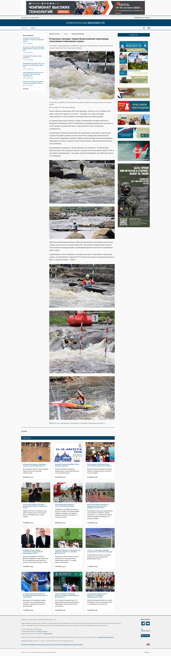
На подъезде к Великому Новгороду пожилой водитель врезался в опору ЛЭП (33, 48)
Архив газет (133, 35)
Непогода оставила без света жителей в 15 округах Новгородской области (33, 39)
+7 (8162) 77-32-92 (42, 631)
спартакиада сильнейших (69, 423)
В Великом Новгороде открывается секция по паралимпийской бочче (33, 82)
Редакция (147, 652)
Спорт (66, 34)
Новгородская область (96, 423)
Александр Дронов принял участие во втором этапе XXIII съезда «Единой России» (33, 74)
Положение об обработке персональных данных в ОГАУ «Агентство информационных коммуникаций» (52, 644)
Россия (56, 423)
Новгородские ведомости (106, 637)
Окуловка (83, 423)
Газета (33, 28)
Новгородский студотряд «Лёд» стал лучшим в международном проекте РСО (33, 65)
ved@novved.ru (48, 633)
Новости (24, 28)
